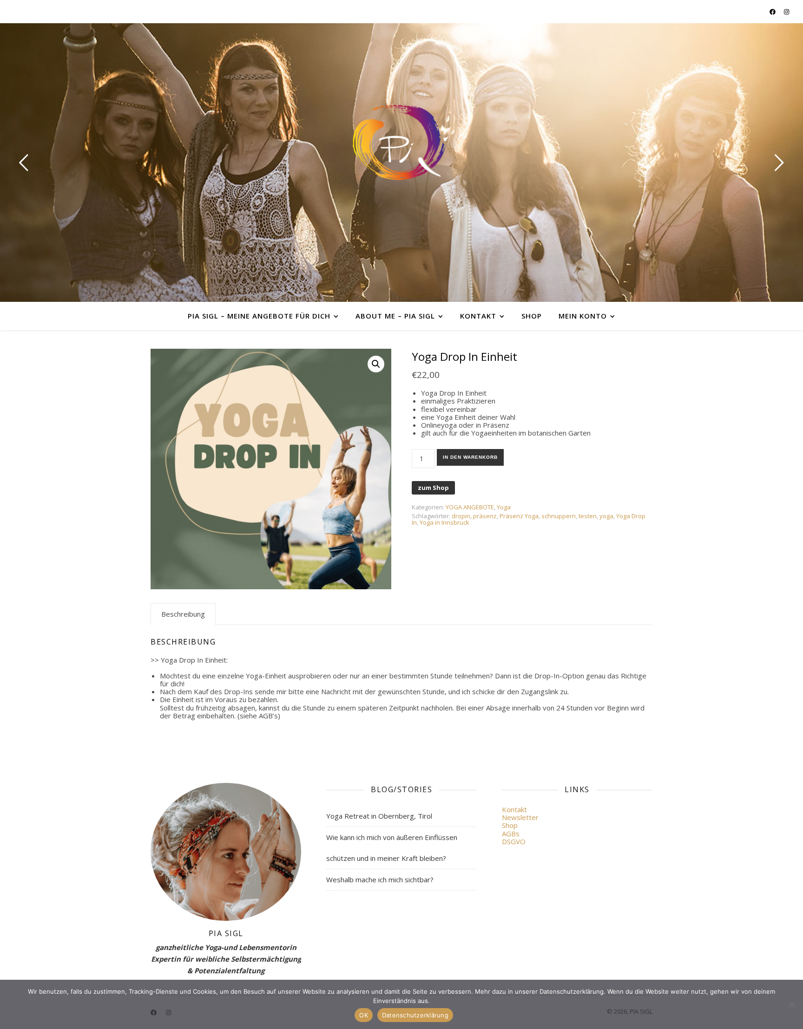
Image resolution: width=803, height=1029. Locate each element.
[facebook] (773, 11)
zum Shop (433, 487)
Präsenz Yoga (519, 516)
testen (588, 516)
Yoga (504, 507)
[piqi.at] (401, 142)
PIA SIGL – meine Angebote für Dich (259, 315)
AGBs (511, 833)
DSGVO (514, 841)
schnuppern (558, 516)
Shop (531, 315)
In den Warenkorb (470, 457)
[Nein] (791, 1004)
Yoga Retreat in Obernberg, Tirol (379, 816)
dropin (461, 516)
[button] (376, 364)
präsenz (485, 516)
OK (363, 1015)
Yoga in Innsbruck (444, 522)
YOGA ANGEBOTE (470, 507)
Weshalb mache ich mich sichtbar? (380, 879)
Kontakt (478, 315)
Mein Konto (583, 315)
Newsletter (520, 817)
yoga (606, 516)
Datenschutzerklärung (415, 1015)
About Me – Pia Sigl (395, 315)
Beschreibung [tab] (183, 614)
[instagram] (786, 11)
